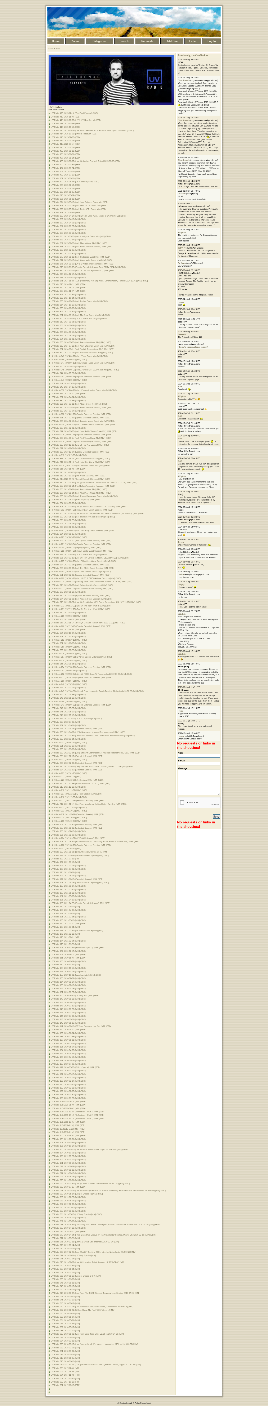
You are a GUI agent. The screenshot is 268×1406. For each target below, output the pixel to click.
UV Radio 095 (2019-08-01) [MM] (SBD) (68, 1180)
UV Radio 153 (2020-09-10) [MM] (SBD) (68, 985)
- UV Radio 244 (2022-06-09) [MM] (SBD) (69, 701)
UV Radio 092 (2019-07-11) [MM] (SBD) (68, 1187)
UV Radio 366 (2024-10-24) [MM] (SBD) (68, 298)
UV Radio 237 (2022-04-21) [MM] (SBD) (68, 725)
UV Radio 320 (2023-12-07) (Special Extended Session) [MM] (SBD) (80, 452)
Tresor (181, 542)
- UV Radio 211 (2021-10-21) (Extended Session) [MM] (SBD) (77, 814)
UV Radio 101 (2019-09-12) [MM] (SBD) (68, 1163)
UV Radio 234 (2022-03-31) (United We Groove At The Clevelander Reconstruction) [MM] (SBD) (93, 736)
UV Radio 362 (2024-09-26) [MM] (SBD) (68, 312)
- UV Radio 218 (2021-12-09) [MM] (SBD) (69, 790)
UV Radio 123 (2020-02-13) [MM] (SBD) (68, 1088)
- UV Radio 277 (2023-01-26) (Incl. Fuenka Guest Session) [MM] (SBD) (82, 589)
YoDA (180, 248)
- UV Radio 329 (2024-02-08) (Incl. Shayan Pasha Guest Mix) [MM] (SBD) (83, 424)
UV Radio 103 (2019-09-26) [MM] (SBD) (68, 1156)
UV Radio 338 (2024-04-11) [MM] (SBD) (68, 394)
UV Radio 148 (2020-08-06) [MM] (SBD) (68, 1002)
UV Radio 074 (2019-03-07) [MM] (65, 1248)
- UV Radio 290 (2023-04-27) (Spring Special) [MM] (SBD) (76, 548)
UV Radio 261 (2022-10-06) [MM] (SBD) (68, 643)
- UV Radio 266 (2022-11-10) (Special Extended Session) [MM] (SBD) (81, 626)
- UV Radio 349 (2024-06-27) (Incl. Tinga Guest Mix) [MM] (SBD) (79, 356)
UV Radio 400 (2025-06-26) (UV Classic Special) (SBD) (75, 182)
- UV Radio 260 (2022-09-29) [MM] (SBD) (69, 647)
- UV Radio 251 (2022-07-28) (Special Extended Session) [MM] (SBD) (81, 677)
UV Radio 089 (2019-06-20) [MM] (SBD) (68, 1197)
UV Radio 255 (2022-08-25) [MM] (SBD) (68, 664)
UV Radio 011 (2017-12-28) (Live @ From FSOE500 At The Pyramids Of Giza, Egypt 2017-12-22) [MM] (96, 1365)
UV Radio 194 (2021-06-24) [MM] (65, 872)
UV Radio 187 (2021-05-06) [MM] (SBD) (68, 896)
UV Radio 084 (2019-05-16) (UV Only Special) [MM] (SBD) (76, 1214)
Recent (75, 41)
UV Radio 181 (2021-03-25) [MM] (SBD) (68, 917)
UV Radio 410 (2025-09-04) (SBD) (65, 148)
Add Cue (172, 41)
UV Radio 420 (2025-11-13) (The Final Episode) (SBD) (74, 113)
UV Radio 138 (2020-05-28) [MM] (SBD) (68, 1037)
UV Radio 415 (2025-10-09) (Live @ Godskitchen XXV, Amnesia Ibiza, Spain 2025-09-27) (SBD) (92, 130)
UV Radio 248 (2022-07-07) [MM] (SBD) (68, 688)
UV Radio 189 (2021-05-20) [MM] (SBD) (68, 890)
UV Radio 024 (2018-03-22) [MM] (65, 1341)
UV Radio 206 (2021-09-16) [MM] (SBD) (68, 831)
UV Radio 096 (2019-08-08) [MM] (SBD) (68, 1177)
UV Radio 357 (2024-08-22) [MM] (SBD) (68, 329)
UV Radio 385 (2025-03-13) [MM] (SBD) (68, 233)
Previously (184, 55)
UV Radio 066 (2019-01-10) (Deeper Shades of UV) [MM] (76, 1276)
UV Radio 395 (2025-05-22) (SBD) (65, 199)
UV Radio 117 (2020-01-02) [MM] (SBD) (68, 1108)
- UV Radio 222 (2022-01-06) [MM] (66, 777)
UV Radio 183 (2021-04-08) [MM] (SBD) (68, 910)
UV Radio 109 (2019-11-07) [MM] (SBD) (68, 1136)
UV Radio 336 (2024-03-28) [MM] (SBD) (68, 401)
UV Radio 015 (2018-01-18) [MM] (65, 1361)
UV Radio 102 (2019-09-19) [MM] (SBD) (68, 1160)
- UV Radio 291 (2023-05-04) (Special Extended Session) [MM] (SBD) (81, 544)
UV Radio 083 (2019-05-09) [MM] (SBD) (68, 1218)
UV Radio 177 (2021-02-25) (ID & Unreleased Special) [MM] (77, 931)
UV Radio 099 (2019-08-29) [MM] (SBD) (68, 1166)
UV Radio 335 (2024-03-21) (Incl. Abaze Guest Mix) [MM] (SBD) (79, 404)
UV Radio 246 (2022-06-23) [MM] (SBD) (68, 695)
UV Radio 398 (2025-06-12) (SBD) (65, 189)
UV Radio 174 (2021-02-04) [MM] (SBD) (68, 941)
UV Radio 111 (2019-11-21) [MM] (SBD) (68, 1129)
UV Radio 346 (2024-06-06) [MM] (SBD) (68, 366)
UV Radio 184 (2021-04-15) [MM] (65, 907)
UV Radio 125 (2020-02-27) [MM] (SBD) (68, 1081)
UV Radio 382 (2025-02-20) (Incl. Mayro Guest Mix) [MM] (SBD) (79, 243)
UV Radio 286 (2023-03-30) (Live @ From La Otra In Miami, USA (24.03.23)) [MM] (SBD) (90, 558)
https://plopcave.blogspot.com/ (193, 347)
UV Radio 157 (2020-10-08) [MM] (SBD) (68, 972)
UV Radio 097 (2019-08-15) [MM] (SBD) (68, 1173)
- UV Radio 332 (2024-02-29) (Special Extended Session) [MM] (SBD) (81, 414)
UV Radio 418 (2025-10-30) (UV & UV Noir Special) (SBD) (76, 120)
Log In (211, 41)
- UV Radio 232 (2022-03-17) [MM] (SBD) (69, 743)
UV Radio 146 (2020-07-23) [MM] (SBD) (68, 1009)
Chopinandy (184, 80)
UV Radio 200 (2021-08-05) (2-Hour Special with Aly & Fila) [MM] (79, 852)
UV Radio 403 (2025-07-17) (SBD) (65, 171)
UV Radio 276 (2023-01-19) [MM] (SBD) (68, 592)
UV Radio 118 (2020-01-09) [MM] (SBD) (68, 1105)
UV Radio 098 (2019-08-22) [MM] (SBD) (68, 1170)
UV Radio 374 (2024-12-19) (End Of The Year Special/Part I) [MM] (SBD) (82, 271)
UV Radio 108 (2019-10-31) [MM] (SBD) (68, 1139)
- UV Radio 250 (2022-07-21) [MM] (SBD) (69, 681)
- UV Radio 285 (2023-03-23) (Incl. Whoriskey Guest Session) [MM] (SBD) (83, 561)
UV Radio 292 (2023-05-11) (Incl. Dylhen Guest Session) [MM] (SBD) (81, 541)
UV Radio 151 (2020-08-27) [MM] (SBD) (68, 992)
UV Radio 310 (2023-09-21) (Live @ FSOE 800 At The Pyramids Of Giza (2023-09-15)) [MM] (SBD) (94, 483)
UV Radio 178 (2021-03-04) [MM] (65, 927)
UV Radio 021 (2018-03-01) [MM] (65, 1351)
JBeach (181, 194)
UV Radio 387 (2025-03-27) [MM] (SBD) (68, 226)
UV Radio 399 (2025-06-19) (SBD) (65, 185)
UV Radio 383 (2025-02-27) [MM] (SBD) (68, 240)
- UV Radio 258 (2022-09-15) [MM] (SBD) (69, 654)
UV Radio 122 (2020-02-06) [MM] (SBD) (68, 1091)
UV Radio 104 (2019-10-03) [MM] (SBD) (68, 1153)
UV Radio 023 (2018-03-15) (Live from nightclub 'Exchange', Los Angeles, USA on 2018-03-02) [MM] (94, 1344)
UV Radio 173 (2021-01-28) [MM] (65, 944)
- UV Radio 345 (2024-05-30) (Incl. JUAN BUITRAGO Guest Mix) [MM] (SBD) (85, 370)
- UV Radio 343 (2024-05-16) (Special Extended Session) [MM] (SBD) (81, 377)
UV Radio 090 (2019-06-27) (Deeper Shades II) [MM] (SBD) (77, 1194)
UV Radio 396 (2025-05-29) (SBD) (65, 195)
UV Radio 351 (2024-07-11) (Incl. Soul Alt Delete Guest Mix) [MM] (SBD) (82, 349)
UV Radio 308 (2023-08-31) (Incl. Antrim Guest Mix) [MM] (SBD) (79, 489)
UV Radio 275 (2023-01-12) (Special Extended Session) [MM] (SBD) (80, 596)
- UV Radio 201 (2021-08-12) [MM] (66, 848)
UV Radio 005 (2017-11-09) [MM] (65, 1372)
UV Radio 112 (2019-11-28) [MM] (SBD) (68, 1125)
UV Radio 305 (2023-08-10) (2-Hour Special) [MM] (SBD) (75, 500)
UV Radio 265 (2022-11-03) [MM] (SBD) (68, 630)
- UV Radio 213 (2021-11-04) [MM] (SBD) (69, 807)
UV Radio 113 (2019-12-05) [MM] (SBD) (68, 1122)
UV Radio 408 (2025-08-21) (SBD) (65, 154)
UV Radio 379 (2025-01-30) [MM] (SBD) (68, 254)
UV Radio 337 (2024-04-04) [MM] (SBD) (68, 397)
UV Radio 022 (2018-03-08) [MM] (65, 1348)
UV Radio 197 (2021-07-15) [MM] (65, 862)
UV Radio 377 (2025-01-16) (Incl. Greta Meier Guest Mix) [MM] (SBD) (81, 260)
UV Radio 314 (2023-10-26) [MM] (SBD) (68, 472)
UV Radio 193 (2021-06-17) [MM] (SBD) (68, 876)
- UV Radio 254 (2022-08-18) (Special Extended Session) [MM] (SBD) (81, 667)
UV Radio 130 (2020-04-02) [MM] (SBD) (68, 1064)
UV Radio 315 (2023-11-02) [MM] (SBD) (68, 469)
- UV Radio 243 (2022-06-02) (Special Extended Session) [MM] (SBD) (81, 705)
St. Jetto (182, 263)
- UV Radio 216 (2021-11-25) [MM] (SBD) (69, 797)
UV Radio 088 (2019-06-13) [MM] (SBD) (68, 1201)
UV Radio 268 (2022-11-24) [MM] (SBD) (68, 619)
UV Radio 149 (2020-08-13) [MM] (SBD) (68, 999)
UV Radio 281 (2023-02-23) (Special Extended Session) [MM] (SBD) (80, 575)
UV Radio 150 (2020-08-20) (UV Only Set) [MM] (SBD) (74, 996)
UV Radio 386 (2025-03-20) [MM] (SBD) (68, 229)
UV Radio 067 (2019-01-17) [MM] (65, 1273)
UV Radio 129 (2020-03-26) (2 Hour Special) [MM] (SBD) (75, 1067)
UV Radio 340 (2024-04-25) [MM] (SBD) (68, 387)
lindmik (181, 565)
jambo (181, 574)
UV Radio (55, 48)
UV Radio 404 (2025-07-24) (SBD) (65, 168)
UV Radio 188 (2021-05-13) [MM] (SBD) (68, 893)
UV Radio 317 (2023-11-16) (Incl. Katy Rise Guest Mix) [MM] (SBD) (80, 462)
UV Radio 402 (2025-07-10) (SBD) (65, 175)
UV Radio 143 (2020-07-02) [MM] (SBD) (68, 1019)
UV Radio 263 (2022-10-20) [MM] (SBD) (68, 637)
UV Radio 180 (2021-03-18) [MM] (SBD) (68, 920)
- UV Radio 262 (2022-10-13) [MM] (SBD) (69, 640)
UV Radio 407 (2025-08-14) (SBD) (65, 158)
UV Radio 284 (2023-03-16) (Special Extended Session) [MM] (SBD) (80, 565)
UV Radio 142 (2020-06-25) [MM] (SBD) (68, 1023)
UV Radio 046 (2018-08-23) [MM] (65, 1283)
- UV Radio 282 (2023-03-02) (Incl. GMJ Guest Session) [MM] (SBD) (81, 571)
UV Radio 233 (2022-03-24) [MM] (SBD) (68, 739)
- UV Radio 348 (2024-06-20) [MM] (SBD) (69, 360)
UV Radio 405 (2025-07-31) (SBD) (65, 165)
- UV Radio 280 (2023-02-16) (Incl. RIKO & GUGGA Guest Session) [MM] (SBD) (86, 578)
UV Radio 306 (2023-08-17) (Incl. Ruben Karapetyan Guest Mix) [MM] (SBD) (84, 496)
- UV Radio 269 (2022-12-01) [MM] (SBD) (69, 616)
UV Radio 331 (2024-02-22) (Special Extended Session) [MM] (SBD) (80, 418)
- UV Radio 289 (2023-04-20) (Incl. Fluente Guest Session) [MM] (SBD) (82, 551)
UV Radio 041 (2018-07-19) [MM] (65, 1300)
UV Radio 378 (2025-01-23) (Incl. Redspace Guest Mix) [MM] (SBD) (80, 257)
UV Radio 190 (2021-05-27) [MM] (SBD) (68, 886)
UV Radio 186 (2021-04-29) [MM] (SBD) (68, 900)
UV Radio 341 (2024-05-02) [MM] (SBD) (68, 383)
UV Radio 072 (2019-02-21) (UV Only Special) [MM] (73, 1255)
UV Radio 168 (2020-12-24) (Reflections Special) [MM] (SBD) (77, 948)
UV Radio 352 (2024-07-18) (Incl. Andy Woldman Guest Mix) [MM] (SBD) (83, 346)
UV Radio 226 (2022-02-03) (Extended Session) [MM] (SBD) (77, 763)
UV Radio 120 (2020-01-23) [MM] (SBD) (68, 1098)
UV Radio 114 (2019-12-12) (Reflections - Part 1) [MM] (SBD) (77, 1119)
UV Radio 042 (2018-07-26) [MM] (65, 1296)
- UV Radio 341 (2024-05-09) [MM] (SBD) (69, 380)
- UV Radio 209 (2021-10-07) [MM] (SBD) (69, 821)
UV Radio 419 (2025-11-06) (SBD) (65, 117)
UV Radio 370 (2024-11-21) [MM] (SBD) (68, 284)
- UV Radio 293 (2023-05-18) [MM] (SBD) (69, 537)
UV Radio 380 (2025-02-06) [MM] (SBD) (68, 250)
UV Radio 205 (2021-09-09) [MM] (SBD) (68, 835)
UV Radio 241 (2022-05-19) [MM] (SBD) (68, 712)
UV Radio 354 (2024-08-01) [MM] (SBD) (68, 339)
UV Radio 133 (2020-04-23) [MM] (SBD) (68, 1054)
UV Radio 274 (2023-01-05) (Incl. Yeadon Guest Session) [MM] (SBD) (81, 599)
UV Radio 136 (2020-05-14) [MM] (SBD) (68, 1043)
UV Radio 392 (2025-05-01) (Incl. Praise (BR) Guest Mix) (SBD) (78, 209)
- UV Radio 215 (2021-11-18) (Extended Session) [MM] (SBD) (77, 801)
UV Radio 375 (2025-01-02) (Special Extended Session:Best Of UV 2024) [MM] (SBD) (88, 267)
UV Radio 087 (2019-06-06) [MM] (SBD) (68, 1204)
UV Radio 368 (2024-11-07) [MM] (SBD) (68, 291)
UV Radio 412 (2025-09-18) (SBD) (65, 141)
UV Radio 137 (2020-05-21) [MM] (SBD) (68, 1040)
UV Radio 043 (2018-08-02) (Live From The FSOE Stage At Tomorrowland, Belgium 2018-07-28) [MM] (95, 1293)
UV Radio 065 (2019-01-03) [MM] (65, 1279)
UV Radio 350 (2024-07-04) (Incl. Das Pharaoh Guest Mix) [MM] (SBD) (82, 353)
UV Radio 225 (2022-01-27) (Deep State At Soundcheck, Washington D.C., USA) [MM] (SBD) (92, 766)
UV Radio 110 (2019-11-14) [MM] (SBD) (68, 1132)
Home (55, 41)
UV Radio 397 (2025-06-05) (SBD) (65, 192)
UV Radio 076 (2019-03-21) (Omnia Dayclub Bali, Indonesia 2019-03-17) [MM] (85, 1242)
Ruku (180, 711)
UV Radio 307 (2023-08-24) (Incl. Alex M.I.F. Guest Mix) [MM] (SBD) (81, 493)
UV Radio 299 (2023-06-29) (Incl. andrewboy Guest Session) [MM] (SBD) (83, 517)
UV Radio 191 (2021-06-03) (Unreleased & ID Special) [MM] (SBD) (80, 883)
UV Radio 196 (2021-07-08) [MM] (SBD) (68, 866)
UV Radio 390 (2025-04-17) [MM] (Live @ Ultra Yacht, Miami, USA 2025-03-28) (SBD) (88, 216)
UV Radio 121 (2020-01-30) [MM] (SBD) (68, 1095)
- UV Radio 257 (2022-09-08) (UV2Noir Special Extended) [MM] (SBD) (81, 657)
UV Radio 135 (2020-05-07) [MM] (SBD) (68, 1047)
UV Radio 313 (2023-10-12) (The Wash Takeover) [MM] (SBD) (78, 476)
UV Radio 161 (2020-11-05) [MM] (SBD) (68, 958)
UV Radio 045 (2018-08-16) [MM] (65, 1286)
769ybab (182, 232)
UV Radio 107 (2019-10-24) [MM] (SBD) (68, 1143)
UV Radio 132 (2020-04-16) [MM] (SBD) (68, 1057)
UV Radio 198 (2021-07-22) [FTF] (65, 859)
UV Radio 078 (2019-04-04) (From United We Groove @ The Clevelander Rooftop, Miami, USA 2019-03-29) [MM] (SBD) (103, 1235)
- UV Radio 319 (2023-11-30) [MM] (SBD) (69, 455)
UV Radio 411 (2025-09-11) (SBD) (65, 144)
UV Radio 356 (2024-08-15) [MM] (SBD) (68, 332)
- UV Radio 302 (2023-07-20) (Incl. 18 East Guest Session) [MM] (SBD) (82, 510)
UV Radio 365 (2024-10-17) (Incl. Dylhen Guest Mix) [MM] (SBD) (79, 301)
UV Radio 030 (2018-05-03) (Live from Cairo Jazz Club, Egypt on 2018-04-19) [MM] (87, 1334)
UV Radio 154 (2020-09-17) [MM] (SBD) (68, 982)
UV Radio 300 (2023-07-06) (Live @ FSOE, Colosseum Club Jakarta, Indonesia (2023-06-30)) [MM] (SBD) (97, 513)
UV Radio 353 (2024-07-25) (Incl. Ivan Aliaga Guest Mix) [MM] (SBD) (81, 342)
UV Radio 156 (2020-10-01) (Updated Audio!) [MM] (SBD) (76, 975)
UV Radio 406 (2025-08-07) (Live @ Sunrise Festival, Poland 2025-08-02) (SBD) (85, 161)
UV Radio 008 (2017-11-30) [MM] (65, 1368)
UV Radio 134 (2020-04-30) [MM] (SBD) (68, 1050)
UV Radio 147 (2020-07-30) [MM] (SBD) (68, 1006)
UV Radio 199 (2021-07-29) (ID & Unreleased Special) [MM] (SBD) (80, 855)
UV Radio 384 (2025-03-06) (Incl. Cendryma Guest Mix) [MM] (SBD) (81, 236)
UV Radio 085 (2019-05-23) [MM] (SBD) (68, 1211)
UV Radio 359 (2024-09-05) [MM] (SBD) (68, 322)
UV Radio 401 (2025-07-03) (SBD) (65, 178)
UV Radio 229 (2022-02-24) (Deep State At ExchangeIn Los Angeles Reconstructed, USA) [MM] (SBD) (95, 753)
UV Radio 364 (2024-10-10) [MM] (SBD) (68, 305)
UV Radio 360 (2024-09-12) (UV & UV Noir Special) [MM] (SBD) (79, 318)
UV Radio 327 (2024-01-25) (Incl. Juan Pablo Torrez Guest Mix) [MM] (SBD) (84, 431)
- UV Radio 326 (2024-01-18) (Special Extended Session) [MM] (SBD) (81, 435)
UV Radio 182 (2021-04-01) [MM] (65, 913)
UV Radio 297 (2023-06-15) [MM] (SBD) (68, 524)
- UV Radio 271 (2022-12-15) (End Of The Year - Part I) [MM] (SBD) (80, 609)
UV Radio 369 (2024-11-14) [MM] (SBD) (68, 288)
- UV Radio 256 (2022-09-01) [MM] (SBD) (69, 660)
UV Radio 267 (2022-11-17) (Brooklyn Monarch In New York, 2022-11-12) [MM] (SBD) (88, 623)
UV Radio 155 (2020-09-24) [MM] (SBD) (68, 978)
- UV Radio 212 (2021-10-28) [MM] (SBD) (69, 811)
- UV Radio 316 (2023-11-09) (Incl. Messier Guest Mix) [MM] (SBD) (80, 465)
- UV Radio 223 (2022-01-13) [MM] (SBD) (69, 773)
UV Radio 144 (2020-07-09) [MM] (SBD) (68, 1016)
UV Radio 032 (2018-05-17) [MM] (65, 1327)
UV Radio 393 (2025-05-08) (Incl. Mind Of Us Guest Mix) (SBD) (78, 206)
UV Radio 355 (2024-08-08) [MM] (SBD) (68, 336)
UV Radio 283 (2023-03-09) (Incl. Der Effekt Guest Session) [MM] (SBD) (82, 568)
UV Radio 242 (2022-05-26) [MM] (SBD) (68, 708)
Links (192, 41)
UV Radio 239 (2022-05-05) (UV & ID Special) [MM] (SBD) (76, 718)
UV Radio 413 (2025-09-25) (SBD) (65, 137)
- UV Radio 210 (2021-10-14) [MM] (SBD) (69, 818)
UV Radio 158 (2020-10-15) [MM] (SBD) (68, 968)
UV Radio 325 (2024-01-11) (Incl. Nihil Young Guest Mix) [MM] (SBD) (81, 438)
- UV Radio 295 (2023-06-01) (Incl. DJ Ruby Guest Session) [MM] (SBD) (82, 530)
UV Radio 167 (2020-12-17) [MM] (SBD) (68, 951)
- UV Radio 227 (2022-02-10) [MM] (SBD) (69, 759)
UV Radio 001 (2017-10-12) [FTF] (65, 1385)
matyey (181, 584)
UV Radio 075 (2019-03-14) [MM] (65, 1245)
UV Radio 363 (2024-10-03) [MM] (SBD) (68, 308)
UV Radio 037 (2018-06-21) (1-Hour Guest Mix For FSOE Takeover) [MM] (83, 1310)
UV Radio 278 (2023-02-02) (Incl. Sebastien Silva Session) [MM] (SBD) (82, 585)
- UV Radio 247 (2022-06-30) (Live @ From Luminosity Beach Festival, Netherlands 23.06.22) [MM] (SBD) (97, 691)
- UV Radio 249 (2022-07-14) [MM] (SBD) (69, 684)
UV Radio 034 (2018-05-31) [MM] (65, 1320)
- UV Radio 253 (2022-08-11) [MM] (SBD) (69, 671)
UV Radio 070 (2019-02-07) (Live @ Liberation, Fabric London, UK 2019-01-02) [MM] (88, 1262)
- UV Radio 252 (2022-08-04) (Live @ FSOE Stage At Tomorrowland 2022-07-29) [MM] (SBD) (91, 674)
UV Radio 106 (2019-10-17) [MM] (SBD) (68, 1146)
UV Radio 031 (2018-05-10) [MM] (65, 1331)
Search (124, 41)
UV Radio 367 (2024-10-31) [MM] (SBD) (68, 295)
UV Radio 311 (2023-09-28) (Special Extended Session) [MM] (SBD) (80, 479)
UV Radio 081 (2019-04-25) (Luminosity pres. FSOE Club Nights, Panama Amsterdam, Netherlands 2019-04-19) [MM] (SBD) (105, 1225)
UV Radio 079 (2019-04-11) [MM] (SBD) (68, 1232)
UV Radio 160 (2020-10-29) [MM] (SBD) (68, 961)
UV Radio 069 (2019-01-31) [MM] (65, 1266)
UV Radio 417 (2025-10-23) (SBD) (65, 124)
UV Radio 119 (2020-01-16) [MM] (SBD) (68, 1101)
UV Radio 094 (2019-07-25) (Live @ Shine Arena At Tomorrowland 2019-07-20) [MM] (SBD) (90, 1184)
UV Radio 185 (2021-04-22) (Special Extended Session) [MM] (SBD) (80, 903)
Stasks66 (182, 334)
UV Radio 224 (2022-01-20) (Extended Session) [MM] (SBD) (77, 770)
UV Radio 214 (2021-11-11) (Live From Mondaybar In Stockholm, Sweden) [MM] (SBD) (88, 804)
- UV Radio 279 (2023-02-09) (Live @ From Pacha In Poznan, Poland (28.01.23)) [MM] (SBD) (91, 582)
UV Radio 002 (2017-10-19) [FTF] (65, 1382)
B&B (180, 387)
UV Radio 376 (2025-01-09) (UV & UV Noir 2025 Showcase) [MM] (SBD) (82, 264)
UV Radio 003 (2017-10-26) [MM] (65, 1379)
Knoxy (181, 302)
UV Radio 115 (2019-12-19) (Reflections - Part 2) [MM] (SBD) (77, 1115)
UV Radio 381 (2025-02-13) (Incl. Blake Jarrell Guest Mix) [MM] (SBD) (81, 247)
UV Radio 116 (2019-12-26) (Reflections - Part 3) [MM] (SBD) (77, 1112)
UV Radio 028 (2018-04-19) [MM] (65, 1337)
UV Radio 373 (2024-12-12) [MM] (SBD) (68, 274)
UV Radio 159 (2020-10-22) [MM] (65, 965)
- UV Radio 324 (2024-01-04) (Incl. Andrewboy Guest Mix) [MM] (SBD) (81, 442)
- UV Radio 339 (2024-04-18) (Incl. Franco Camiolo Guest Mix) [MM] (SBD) (84, 390)
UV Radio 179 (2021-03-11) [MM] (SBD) (68, 924)
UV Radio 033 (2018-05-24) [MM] (65, 1324)
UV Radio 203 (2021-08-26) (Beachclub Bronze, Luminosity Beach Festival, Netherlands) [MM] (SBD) (95, 842)
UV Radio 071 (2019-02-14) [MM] (65, 1259)
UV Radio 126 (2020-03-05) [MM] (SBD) (68, 1078)
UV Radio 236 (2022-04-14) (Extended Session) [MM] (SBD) (77, 729)
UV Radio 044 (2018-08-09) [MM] (65, 1290)
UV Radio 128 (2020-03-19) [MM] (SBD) (68, 1071)
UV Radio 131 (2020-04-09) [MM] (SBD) (68, 1060)
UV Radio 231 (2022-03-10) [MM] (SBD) (68, 746)
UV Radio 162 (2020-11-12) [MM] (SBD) (68, 954)
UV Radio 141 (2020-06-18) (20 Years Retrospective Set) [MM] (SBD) (81, 1026)
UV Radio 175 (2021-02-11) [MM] (65, 937)
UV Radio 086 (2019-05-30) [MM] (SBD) (68, 1207)
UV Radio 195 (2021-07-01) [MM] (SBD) (68, 869)
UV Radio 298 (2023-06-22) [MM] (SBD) (68, 520)
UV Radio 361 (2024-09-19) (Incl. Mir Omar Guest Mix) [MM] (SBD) (80, 315)
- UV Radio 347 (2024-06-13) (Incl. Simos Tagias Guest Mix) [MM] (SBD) (83, 363)
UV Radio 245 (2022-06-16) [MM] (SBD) (68, 698)
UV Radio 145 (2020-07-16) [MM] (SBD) (68, 1013)
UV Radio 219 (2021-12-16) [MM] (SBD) (68, 787)
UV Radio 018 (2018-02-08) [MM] (65, 1354)
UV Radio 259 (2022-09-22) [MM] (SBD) (68, 650)
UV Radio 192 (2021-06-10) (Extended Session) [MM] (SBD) (77, 879)
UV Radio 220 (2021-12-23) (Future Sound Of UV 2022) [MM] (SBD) (80, 784)
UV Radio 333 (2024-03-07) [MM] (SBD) (68, 411)
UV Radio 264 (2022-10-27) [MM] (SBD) (68, 633)
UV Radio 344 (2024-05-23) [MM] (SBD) (68, 373)
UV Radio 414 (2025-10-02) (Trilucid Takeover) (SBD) (74, 134)
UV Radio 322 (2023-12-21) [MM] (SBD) (68, 448)
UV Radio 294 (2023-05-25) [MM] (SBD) (68, 534)
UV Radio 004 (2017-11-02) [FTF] (65, 1375)
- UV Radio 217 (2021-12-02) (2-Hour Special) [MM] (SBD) (76, 794)
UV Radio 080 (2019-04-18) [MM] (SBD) (68, 1228)
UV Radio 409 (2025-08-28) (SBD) (65, 151)
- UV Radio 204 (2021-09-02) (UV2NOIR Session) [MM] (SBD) (78, 838)
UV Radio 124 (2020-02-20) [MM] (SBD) (68, 1085)
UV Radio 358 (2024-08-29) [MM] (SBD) (68, 325)
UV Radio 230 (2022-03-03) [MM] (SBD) (68, 749)
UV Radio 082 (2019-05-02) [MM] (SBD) (68, 1221)
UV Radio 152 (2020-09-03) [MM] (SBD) (68, 989)
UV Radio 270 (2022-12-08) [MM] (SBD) (68, 612)
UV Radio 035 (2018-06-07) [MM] (65, 1317)
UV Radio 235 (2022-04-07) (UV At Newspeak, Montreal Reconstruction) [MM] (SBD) (88, 732)
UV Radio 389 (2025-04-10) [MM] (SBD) (68, 219)
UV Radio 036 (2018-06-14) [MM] (65, 1313)
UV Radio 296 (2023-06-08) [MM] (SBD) (68, 527)
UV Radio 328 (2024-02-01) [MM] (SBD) (68, 428)
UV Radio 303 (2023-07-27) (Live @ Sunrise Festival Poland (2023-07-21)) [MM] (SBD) (88, 507)
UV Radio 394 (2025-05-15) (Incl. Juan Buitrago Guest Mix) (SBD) (79, 202)
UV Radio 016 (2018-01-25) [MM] (65, 1358)
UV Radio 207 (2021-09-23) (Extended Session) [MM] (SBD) (77, 828)
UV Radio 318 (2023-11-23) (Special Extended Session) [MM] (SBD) (80, 459)
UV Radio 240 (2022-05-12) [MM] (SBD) (68, 715)
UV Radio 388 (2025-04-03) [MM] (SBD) (68, 223)
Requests (147, 41)
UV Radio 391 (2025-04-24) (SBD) (65, 213)
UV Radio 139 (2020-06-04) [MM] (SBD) (68, 1033)
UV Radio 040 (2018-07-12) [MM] (65, 1303)
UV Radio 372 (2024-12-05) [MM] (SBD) (68, 277)
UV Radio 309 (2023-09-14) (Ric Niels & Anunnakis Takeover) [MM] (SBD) (83, 486)
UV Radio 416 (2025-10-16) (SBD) (65, 127)
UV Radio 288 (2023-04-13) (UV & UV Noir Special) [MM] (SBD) (79, 554)
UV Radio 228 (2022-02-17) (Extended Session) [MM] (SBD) (77, 756)
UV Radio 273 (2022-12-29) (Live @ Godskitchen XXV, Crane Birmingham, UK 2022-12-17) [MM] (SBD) (96, 602)
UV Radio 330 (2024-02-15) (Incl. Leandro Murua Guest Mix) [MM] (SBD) (83, 421)
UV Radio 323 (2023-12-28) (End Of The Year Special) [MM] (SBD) (80, 445)
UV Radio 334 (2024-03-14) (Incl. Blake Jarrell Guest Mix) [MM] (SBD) (81, 407)
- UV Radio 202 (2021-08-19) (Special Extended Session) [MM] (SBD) (81, 845)
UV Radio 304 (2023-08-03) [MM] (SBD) (68, 503)
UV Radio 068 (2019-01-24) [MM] (65, 1269)
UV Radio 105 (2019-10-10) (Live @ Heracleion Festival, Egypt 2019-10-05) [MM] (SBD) (89, 1149)
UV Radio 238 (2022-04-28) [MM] (65, 722)
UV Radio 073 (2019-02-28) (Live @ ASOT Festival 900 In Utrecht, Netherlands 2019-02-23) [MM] (93, 1252)
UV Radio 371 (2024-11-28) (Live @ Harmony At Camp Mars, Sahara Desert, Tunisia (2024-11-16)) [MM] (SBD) (99, 281)
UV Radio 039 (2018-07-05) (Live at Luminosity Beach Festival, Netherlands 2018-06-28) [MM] (92, 1307)
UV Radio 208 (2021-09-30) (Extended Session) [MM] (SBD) (77, 825)
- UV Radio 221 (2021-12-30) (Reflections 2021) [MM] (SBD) (77, 780)
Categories (99, 41)
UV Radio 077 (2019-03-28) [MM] (65, 1238)
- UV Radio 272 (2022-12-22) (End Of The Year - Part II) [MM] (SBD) (81, 606)
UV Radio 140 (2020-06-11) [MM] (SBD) (68, 1030)
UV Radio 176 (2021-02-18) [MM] (65, 934)
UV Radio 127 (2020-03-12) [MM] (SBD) (68, 1074)
